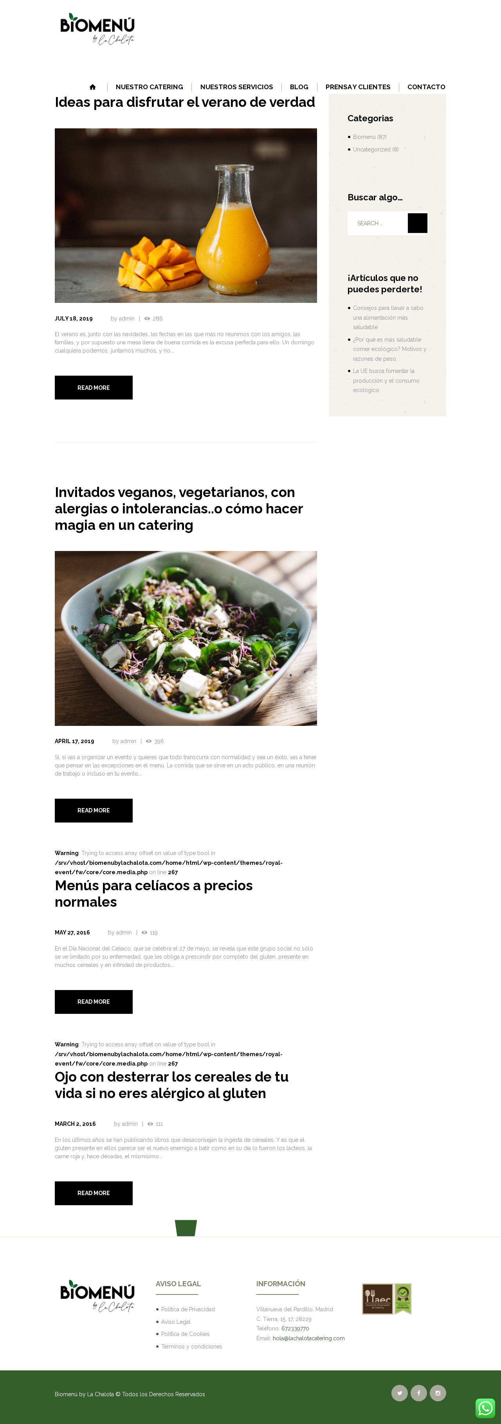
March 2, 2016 (75, 1124)
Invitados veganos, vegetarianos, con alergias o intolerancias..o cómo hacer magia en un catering (179, 508)
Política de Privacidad (188, 1309)
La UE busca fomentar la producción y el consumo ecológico (386, 380)
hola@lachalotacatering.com (309, 1338)
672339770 (295, 1328)
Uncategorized (372, 149)
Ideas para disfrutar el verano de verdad (185, 102)
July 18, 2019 (74, 318)
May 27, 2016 (72, 932)
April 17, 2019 (74, 741)
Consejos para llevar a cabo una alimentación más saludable (388, 317)
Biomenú (364, 137)
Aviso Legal (176, 1322)
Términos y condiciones (191, 1346)
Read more (93, 388)
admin (127, 318)
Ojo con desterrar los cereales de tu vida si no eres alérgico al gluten (172, 1085)
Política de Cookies (185, 1334)
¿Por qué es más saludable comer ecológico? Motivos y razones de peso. (390, 349)
